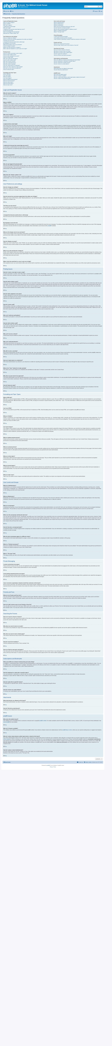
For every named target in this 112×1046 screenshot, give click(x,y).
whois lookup (6, 739)
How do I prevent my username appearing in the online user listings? (17, 39)
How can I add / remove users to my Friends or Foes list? (66, 45)
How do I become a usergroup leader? (62, 27)
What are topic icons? (8, 84)
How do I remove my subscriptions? (61, 63)
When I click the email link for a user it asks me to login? (15, 48)
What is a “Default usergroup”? (60, 30)
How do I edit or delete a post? (9, 54)
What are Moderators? (58, 23)
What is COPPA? (6, 23)
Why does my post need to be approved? (12, 68)
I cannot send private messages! (61, 36)
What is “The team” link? (59, 31)
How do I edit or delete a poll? (9, 60)
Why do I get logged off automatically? (11, 31)
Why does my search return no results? (62, 51)
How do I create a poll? (8, 57)
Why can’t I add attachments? (9, 62)
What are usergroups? (58, 25)
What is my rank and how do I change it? (12, 47)
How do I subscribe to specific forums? (62, 62)
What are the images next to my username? (12, 44)
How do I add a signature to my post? (11, 56)
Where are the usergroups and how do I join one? (64, 26)
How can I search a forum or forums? (62, 49)
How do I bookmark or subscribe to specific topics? (65, 61)
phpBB (49, 225)
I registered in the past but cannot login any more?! (14, 29)
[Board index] (10, 5)
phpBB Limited (42, 720)
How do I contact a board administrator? (62, 78)
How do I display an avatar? (9, 45)
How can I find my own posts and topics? (62, 55)
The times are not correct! (8, 40)
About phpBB (6, 722)
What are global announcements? (10, 79)
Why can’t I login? (7, 27)
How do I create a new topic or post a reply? (12, 53)
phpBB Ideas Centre (67, 730)
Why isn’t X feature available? (60, 75)
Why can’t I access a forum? (9, 61)
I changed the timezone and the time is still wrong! (13, 41)
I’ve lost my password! (8, 30)
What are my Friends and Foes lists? (61, 43)
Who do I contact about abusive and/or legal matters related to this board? (69, 77)
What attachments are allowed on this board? (63, 68)
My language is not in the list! (9, 43)
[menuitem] (12, 11)
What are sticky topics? (8, 82)
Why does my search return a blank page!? (63, 52)
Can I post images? (7, 78)
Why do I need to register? (9, 22)
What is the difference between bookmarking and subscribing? (67, 59)
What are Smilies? (7, 76)
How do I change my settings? (9, 37)
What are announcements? (9, 80)
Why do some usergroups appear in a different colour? (65, 29)
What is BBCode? (7, 74)
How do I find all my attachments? (61, 69)
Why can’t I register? (7, 25)
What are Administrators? (59, 22)
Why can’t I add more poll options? (10, 58)
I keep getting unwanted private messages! (63, 37)
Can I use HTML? (7, 75)
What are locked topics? (8, 83)
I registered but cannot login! (9, 26)
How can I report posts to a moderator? (11, 65)
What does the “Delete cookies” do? (11, 33)
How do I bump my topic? (8, 69)
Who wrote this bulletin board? (60, 74)
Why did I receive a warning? (9, 64)
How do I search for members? (60, 53)
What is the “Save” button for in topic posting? (13, 66)
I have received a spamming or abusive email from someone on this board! (69, 39)
